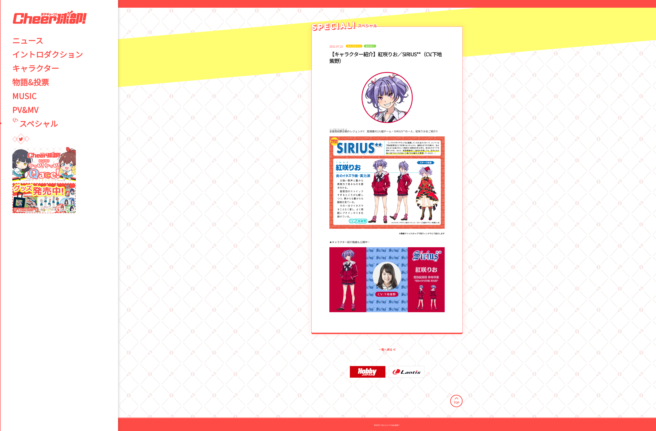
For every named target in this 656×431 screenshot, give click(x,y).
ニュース (27, 40)
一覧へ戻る (386, 349)
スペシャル (38, 123)
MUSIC (24, 95)
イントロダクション (47, 54)
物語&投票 (30, 81)
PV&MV (25, 109)
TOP (456, 402)
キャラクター (35, 68)
